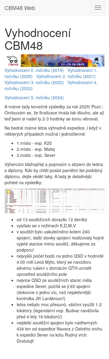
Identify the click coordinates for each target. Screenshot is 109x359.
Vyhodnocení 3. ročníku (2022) (34, 82)
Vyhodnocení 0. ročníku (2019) (34, 70)
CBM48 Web (20, 8)
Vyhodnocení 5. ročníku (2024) (34, 97)
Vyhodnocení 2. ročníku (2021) (66, 76)
